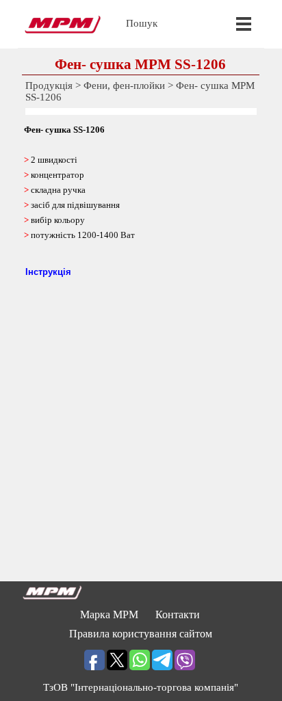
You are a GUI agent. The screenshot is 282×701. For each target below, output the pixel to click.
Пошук (141, 23)
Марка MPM (109, 614)
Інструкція (48, 272)
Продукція (49, 85)
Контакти (177, 614)
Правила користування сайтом (140, 633)
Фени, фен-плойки (124, 85)
